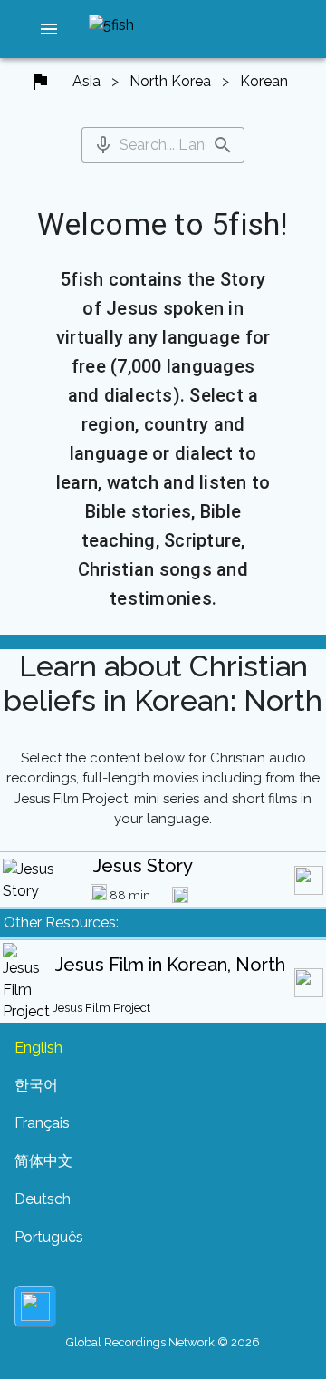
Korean (264, 81)
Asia (86, 81)
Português (48, 1237)
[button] (48, 29)
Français (42, 1122)
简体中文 (43, 1161)
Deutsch (42, 1199)
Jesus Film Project (101, 1008)
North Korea (170, 81)
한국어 (36, 1084)
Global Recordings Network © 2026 (163, 1342)
